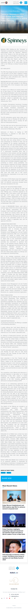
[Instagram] (7, 598)
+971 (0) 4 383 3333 (15, 594)
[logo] (14, 568)
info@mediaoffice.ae (15, 596)
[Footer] (14, 584)
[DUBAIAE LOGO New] (14, 573)
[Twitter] (2, 598)
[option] (14, 40)
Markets (8, 472)
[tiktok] (15, 598)
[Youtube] (9, 598)
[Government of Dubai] (4, 2)
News (22, 11)
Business (3, 472)
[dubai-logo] (14, 579)
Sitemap (14, 605)
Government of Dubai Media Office (10, 11)
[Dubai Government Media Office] (18, 2)
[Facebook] (4, 598)
